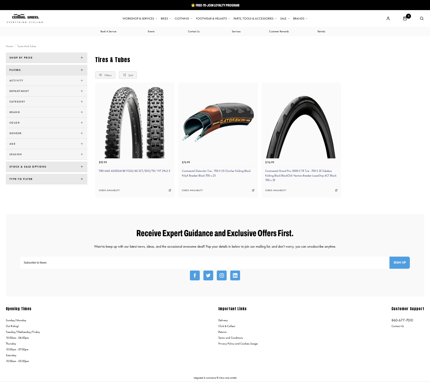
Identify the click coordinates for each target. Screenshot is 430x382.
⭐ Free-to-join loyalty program (215, 5)
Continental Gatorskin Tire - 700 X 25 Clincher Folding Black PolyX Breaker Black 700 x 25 (216, 173)
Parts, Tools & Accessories (253, 18)
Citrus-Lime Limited (227, 377)
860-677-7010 (402, 320)
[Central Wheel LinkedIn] (235, 275)
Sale (283, 18)
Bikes (164, 18)
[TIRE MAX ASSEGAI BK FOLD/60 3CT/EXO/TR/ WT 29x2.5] (135, 122)
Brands (298, 18)
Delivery (223, 320)
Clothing (182, 18)
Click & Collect (226, 326)
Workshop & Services (138, 18)
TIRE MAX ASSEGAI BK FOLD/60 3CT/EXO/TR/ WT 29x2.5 (134, 170)
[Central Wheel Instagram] (222, 275)
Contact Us (397, 326)
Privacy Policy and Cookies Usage (238, 343)
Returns (222, 332)
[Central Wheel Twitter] (208, 275)
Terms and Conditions (230, 337)
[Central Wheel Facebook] (195, 275)
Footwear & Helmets (211, 18)
